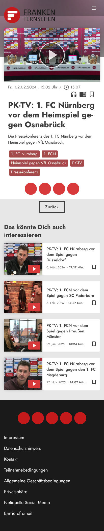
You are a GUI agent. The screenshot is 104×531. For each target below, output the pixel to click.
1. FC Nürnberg (24, 154)
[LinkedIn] (66, 418)
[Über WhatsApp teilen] (59, 189)
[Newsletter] (80, 418)
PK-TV (77, 163)
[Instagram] (38, 418)
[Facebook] (24, 418)
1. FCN (50, 154)
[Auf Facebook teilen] (31, 189)
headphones (73, 94)
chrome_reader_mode (82, 94)
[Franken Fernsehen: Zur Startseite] (30, 15)
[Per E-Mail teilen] (73, 189)
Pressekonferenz (24, 172)
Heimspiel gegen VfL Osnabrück (38, 163)
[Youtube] (52, 418)
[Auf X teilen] (45, 189)
